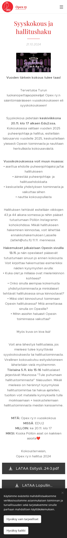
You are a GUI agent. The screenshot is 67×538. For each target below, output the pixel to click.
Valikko (61, 7)
